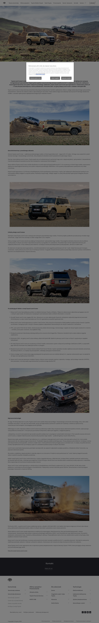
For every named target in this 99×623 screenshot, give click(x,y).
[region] (50, 72)
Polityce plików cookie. (40, 74)
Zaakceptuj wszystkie (66, 78)
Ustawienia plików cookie (35, 78)
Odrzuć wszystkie (55, 78)
